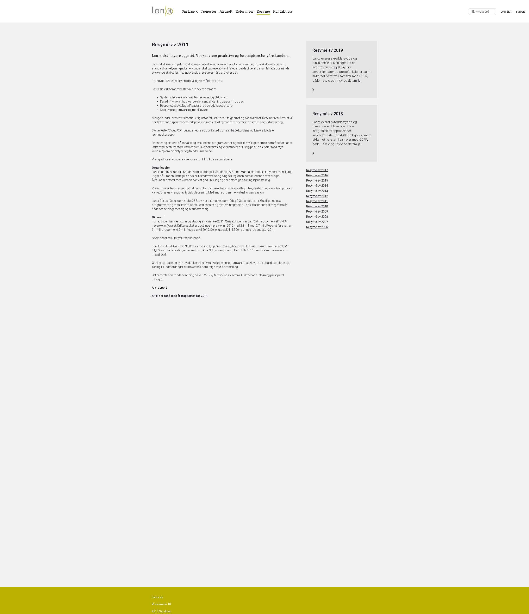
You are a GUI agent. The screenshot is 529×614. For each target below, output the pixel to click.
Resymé (263, 11)
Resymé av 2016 (317, 175)
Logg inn (506, 11)
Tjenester (208, 11)
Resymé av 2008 (317, 216)
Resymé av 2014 (317, 185)
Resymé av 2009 (317, 211)
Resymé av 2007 (317, 221)
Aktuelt (225, 11)
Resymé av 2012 (317, 196)
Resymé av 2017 (317, 170)
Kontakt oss (283, 11)
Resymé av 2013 (317, 190)
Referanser (245, 11)
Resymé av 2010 (317, 206)
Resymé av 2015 (317, 180)
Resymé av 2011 (317, 201)
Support (520, 11)
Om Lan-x (190, 11)
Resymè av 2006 (317, 227)
